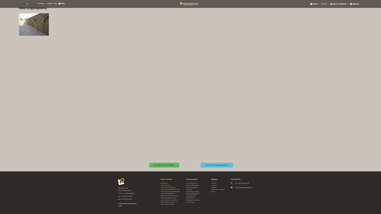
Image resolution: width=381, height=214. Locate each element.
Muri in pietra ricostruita (168, 202)
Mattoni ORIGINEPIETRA (168, 194)
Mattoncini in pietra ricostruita (169, 196)
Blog (55, 3)
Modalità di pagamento (193, 194)
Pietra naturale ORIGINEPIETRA (170, 189)
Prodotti (324, 4)
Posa (63, 3)
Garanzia (214, 185)
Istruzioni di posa (166, 185)
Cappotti (355, 4)
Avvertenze (164, 183)
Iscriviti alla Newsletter (192, 192)
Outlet (315, 4)
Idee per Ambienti (340, 4)
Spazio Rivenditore (191, 183)
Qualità (213, 187)
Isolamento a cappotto (217, 189)
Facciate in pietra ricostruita (169, 200)
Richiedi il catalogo (191, 187)
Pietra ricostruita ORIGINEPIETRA (170, 192)
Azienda (41, 3)
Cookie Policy (190, 198)
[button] (164, 165)
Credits (120, 206)
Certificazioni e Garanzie (168, 187)
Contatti (49, 3)
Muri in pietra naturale (167, 204)
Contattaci (189, 189)
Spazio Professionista (192, 185)
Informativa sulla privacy (193, 200)
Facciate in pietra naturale (168, 198)
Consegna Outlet (191, 196)
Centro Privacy (190, 202)
